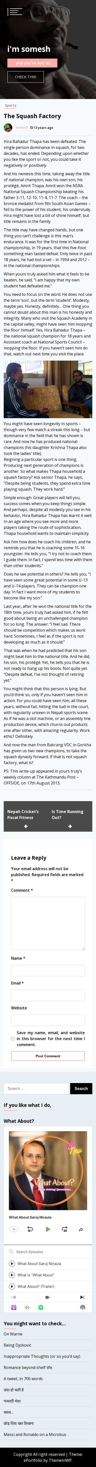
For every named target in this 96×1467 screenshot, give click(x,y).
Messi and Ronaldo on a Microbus (35, 1434)
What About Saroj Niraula (39, 1263)
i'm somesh (28, 48)
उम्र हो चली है (14, 1390)
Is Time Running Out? (67, 814)
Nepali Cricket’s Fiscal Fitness (23, 814)
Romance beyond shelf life (28, 1367)
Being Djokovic (17, 1345)
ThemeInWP (60, 1460)
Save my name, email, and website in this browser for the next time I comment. (51, 1038)
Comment (22, 890)
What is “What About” (35, 1275)
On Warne (13, 1334)
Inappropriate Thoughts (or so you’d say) (42, 1356)
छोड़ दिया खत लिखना (19, 1423)
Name (18, 958)
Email (17, 983)
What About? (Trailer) (35, 1286)
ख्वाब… (9, 1412)
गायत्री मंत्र (12, 1401)
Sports (10, 105)
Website (19, 1008)
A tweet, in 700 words (23, 1378)
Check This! (25, 76)
